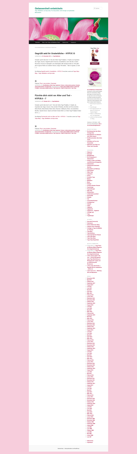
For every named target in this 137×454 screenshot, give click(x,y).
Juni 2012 (89, 372)
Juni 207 (89, 437)
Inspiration (57, 85)
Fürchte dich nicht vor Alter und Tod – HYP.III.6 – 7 (54, 116)
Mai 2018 (89, 280)
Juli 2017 (89, 286)
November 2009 (91, 420)
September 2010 (91, 403)
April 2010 (89, 412)
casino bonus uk (91, 270)
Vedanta (89, 204)
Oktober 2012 (90, 366)
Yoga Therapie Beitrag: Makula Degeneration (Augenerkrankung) (94, 247)
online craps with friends (93, 265)
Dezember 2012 (91, 363)
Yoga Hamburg (91, 233)
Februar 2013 (90, 360)
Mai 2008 (89, 433)
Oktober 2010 (90, 402)
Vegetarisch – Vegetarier (93, 210)
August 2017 (90, 285)
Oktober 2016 (90, 301)
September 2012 (91, 368)
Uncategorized (90, 202)
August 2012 (90, 370)
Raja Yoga (89, 190)
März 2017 (89, 293)
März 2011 (89, 393)
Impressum (73, 42)
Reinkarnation (90, 192)
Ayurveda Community (92, 221)
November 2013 (91, 345)
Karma (88, 175)
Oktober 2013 (90, 346)
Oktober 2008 (90, 430)
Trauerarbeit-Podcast (39, 86)
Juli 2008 (89, 432)
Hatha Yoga (52, 85)
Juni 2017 (89, 288)
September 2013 (91, 348)
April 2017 (89, 291)
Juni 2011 (89, 388)
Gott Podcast (90, 170)
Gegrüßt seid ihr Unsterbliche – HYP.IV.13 (55, 53)
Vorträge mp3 (48, 86)
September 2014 (91, 328)
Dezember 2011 (91, 378)
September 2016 (91, 303)
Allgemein (89, 152)
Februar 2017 (90, 295)
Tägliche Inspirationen (66, 88)
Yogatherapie (90, 215)
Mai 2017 (89, 290)
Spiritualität (90, 195)
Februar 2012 (90, 375)
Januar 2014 (90, 341)
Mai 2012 (89, 373)
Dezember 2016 (91, 298)
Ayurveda (89, 153)
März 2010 (89, 413)
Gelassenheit (90, 163)
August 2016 (90, 305)
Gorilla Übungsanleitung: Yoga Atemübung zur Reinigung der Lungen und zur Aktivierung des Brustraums (94, 261)
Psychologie (90, 187)
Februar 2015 (90, 320)
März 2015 (89, 318)
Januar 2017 (90, 296)
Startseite (37, 42)
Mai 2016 (89, 310)
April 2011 (89, 392)
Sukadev (78, 85)
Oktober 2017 (90, 281)
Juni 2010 (89, 408)
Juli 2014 (89, 331)
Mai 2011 (89, 390)
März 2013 (89, 358)
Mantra (89, 179)
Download (53, 83)
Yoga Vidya (73, 88)
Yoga (88, 214)
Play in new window (45, 83)
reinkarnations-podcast (70, 85)
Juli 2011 (89, 387)
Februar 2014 (90, 340)
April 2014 (89, 336)
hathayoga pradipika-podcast (46, 88)
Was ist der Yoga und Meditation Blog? (51, 42)
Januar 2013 (90, 361)
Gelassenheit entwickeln (48, 8)
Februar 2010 (90, 415)
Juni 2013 (89, 353)
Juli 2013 (89, 351)
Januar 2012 (90, 376)
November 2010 (91, 400)
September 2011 (91, 383)
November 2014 (91, 325)
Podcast (62, 85)
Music (88, 182)
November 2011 (91, 380)
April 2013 (89, 356)
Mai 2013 (89, 355)
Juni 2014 (89, 333)
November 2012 (91, 365)
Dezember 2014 (91, 323)
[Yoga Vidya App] (94, 55)
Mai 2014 (89, 335)
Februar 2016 (90, 313)
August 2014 (90, 330)
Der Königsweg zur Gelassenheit (94, 89)
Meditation (89, 180)
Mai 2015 (89, 316)
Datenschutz (65, 42)
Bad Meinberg (46, 85)
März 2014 (89, 338)
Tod (88, 199)
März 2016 (89, 311)
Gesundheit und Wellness (93, 168)
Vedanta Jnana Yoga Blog (93, 226)
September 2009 (91, 423)
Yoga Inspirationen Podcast (94, 234)
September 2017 (91, 283)
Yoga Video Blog (91, 236)
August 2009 (90, 425)
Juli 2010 (89, 407)
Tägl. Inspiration (56, 88)
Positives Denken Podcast (93, 185)
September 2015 (91, 315)
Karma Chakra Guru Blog (93, 224)
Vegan (88, 205)
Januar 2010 (90, 417)
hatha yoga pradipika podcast (67, 86)
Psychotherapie (91, 189)
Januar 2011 (90, 397)
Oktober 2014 (90, 326)
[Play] (36, 81)
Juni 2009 (89, 428)
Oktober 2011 (90, 381)
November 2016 (91, 300)
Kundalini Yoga (91, 177)
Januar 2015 (90, 321)
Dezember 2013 (91, 343)
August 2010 (90, 405)
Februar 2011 (90, 395)
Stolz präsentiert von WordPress (72, 448)
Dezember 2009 (91, 418)
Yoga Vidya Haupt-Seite (93, 240)
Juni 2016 (89, 308)
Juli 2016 (89, 306)
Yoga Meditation (56, 56)
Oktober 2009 (90, 422)
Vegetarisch (90, 209)
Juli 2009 (89, 427)
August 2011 (90, 385)
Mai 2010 (89, 410)
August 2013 (90, 350)
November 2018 (91, 278)
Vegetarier (89, 207)
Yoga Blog (89, 231)
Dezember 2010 (91, 398)
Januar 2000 (90, 435)
